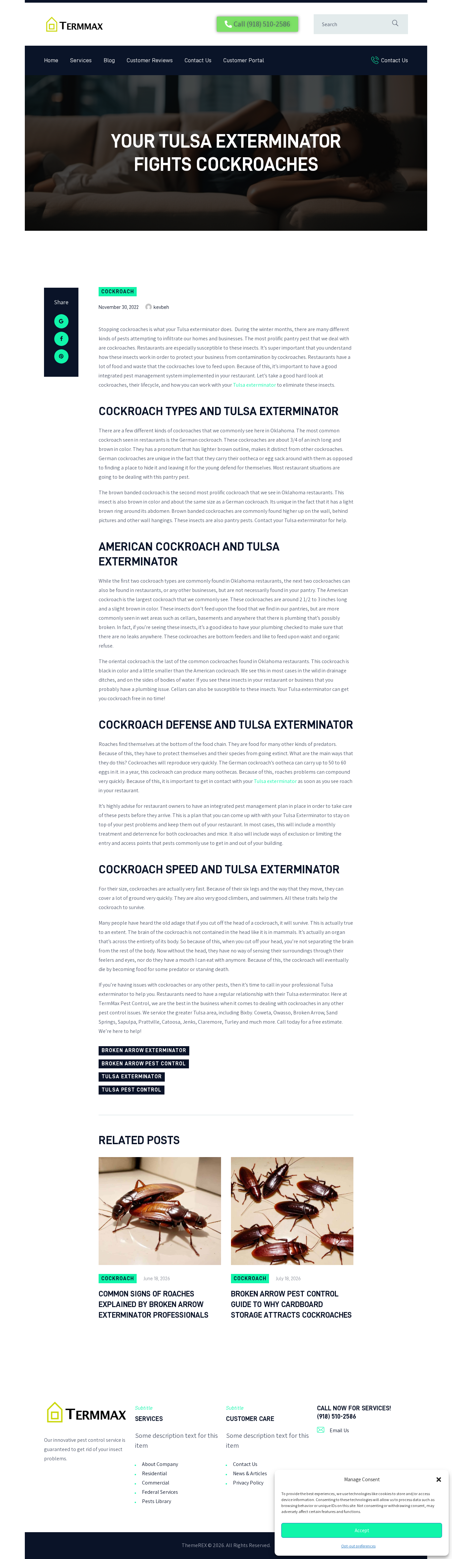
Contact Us (245, 1464)
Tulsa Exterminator (132, 1076)
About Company (160, 1464)
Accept (362, 1531)
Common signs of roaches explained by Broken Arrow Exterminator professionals (153, 1304)
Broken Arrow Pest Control (144, 1063)
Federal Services (160, 1492)
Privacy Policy (248, 1483)
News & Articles (250, 1473)
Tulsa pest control (131, 1090)
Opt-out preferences (358, 1546)
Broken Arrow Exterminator (144, 1050)
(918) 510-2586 (336, 1416)
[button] (438, 1479)
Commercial (155, 1483)
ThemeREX (194, 1545)
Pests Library (156, 1501)
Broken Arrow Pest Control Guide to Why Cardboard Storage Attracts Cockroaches (291, 1304)
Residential (154, 1473)
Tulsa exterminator (254, 385)
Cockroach (117, 291)
